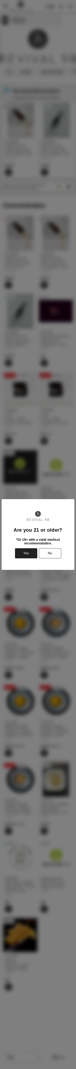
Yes (26, 553)
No (50, 553)
